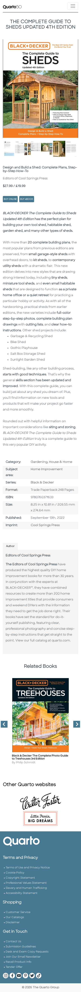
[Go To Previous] (3, 726)
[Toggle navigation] (73, 6)
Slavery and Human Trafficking (26, 888)
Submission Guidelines (21, 946)
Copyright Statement (20, 878)
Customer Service (18, 912)
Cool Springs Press (45, 525)
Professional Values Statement (26, 883)
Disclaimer (13, 922)
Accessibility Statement (21, 893)
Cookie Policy (15, 872)
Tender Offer (14, 967)
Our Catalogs (15, 917)
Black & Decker (42, 482)
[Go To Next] (75, 726)
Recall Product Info (18, 962)
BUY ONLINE (10, 199)
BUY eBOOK (26, 199)
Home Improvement (47, 469)
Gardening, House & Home (51, 462)
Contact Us (13, 941)
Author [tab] (10, 546)
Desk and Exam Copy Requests (27, 951)
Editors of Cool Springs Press (28, 555)
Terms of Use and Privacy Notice (28, 867)
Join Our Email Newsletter (23, 957)
